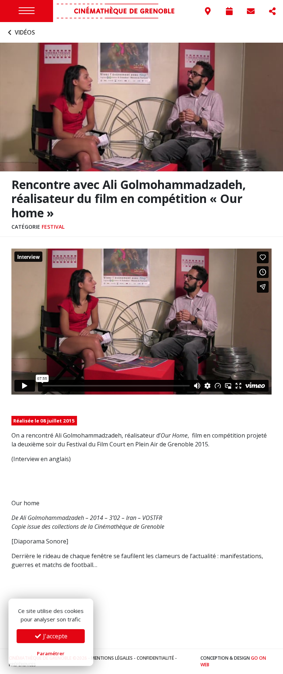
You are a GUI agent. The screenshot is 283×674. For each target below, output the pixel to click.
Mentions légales (112, 658)
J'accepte (54, 636)
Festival (53, 226)
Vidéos (24, 32)
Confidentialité (155, 658)
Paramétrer (50, 653)
